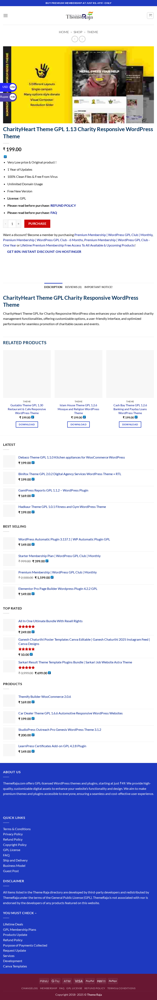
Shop (78, 32)
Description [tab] (53, 287)
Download (27, 424)
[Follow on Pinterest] (36, 804)
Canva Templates (15, 966)
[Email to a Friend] (36, 262)
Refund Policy (12, 839)
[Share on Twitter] (29, 262)
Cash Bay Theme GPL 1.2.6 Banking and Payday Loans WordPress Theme (130, 408)
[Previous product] (82, 39)
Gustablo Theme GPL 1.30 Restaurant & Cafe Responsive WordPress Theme (27, 408)
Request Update (14, 950)
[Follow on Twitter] (21, 804)
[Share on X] (21, 262)
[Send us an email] (29, 804)
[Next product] (75, 39)
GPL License (11, 850)
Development (12, 961)
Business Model (14, 865)
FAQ (53, 213)
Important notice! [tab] (98, 287)
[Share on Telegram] (66, 262)
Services (9, 956)
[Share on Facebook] (14, 262)
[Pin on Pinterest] (43, 262)
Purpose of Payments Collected (25, 945)
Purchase (37, 223)
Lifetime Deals (13, 924)
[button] (5, 15)
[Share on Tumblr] (58, 262)
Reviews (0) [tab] (73, 287)
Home (64, 32)
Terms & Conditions (17, 829)
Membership (48, 988)
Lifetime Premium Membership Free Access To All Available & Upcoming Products (77, 245)
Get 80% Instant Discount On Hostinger (44, 251)
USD (8, 87)
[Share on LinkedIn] (51, 262)
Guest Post (11, 871)
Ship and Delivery (15, 860)
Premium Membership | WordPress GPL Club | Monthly (113, 235)
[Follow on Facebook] (6, 804)
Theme (92, 32)
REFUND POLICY (63, 205)
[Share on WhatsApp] (6, 262)
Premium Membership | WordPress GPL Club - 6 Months (43, 240)
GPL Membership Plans (19, 929)
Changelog (29, 988)
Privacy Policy (13, 834)
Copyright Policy (15, 845)
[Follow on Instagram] (14, 804)
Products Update (15, 934)
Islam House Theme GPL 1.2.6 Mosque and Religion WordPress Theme (78, 408)
